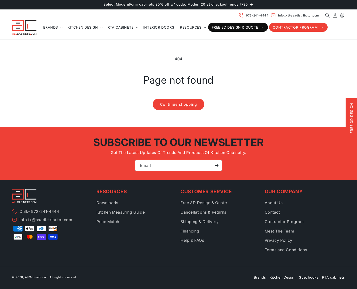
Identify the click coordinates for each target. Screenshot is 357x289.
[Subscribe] (216, 165)
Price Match (107, 221)
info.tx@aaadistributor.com (298, 15)
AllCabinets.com (37, 277)
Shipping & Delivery (199, 221)
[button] (327, 15)
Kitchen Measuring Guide (120, 212)
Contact (272, 212)
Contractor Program (284, 221)
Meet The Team (279, 231)
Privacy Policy (278, 240)
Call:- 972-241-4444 (39, 211)
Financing (189, 231)
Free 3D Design (351, 118)
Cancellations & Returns (203, 212)
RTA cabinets (333, 277)
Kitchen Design (282, 277)
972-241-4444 (257, 15)
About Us (274, 202)
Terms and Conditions (286, 249)
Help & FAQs (192, 240)
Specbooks (308, 277)
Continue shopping (178, 104)
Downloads (107, 202)
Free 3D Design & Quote (203, 202)
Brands (260, 277)
